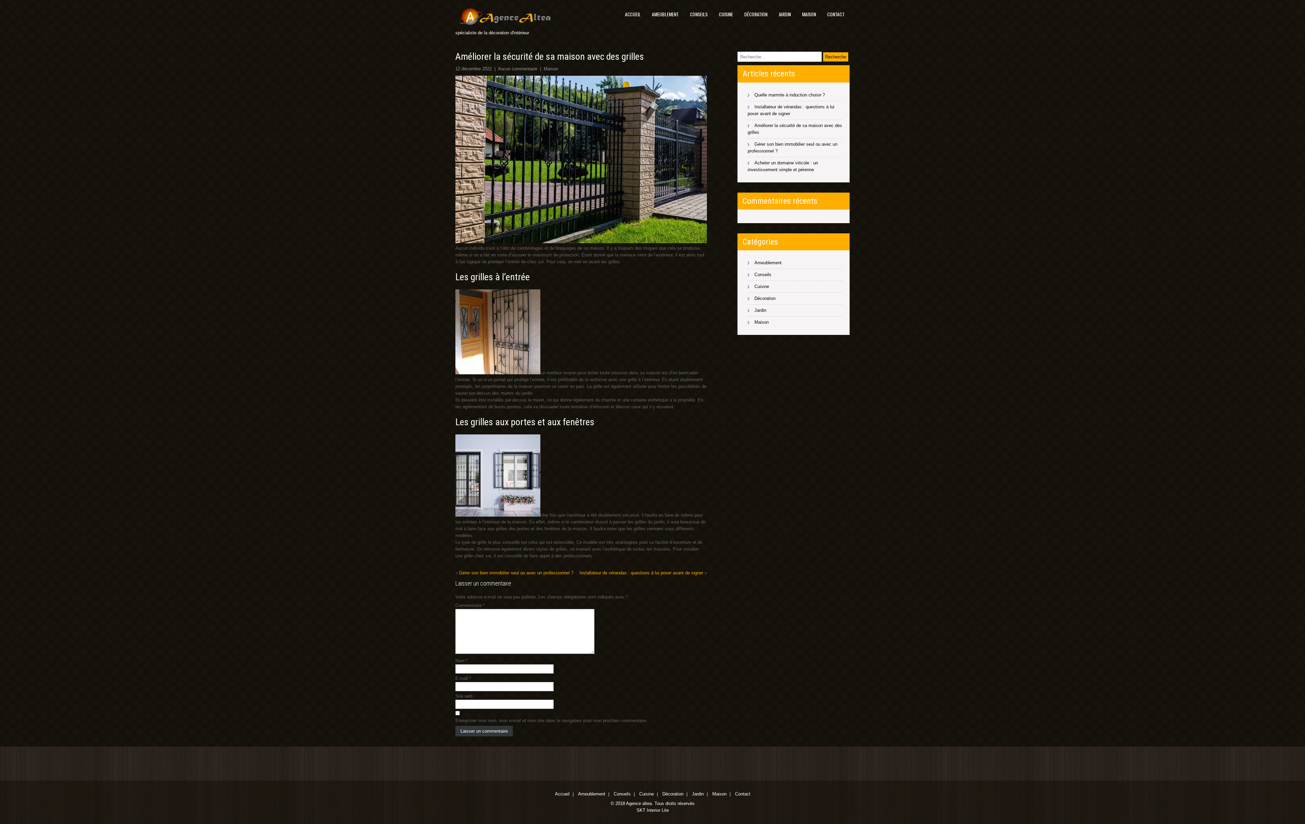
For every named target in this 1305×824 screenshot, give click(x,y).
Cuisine (726, 14)
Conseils (699, 14)
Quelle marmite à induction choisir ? (789, 94)
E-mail (463, 678)
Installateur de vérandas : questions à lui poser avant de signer (641, 572)
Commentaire (470, 605)
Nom (461, 660)
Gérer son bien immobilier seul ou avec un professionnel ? (516, 572)
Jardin (785, 14)
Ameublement (665, 14)
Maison (809, 14)
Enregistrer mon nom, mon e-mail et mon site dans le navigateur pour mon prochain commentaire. (551, 720)
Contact (836, 14)
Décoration (755, 14)
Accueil (633, 14)
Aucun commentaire (517, 68)
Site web (463, 696)
